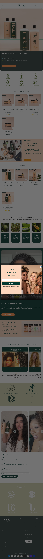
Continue (11, 283)
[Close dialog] (41, 267)
